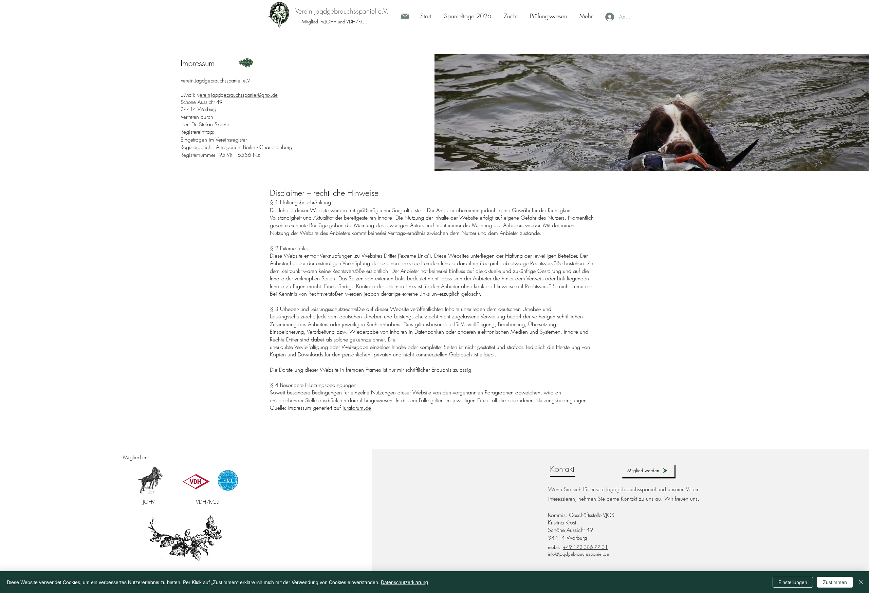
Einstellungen (792, 582)
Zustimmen (835, 582)
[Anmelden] (608, 17)
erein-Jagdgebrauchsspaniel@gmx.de (239, 95)
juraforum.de (357, 407)
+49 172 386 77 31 (585, 547)
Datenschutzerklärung (404, 582)
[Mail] (405, 16)
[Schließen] (861, 582)
